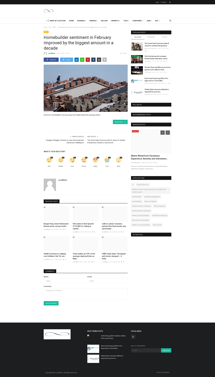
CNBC (54, 27)
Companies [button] (137, 21)
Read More (119, 122)
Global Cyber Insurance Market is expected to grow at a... (157, 91)
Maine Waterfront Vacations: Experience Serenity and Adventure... (149, 157)
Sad (107, 166)
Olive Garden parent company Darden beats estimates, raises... (157, 57)
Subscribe (166, 350)
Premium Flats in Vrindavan (141, 211)
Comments (50, 271)
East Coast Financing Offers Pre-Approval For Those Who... (157, 79)
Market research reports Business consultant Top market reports (149, 190)
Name (46, 277)
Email (89, 277)
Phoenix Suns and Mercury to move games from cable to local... (157, 68)
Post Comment (51, 303)
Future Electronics (143, 185)
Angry (95, 166)
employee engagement (152, 197)
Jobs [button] (148, 21)
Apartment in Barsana (159, 215)
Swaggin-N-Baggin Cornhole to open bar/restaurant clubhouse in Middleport (65, 141)
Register (164, 2)
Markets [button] (115, 21)
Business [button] (81, 21)
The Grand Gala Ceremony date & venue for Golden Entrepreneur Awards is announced (106, 141)
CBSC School (157, 225)
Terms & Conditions (163, 372)
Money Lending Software (140, 215)
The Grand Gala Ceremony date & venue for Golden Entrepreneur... (157, 44)
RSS (50, 27)
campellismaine (136, 162)
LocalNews (51, 53)
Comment (48, 286)
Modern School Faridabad (141, 225)
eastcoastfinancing (150, 83)
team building (136, 201)
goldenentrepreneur (151, 48)
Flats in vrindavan (150, 201)
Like (49, 166)
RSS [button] (156, 21)
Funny (84, 166)
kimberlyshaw (149, 94)
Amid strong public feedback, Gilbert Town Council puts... (113, 337)
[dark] (170, 2)
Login (157, 2)
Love (72, 166)
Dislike (60, 166)
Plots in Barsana (159, 206)
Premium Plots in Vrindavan (141, 206)
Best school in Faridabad (140, 220)
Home (71, 21)
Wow (118, 166)
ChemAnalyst (136, 197)
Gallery (104, 21)
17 (133, 185)
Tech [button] (126, 21)
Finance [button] (92, 21)
